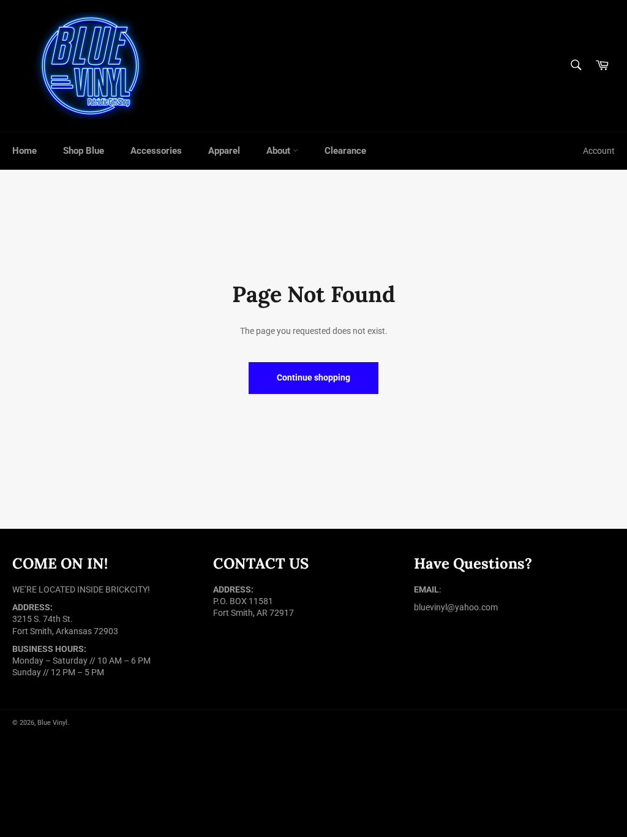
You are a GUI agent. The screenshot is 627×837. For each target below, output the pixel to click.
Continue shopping (313, 377)
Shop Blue (83, 150)
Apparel (224, 150)
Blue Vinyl (52, 723)
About (279, 150)
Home (24, 150)
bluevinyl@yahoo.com (456, 607)
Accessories (156, 150)
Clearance (345, 150)
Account (599, 151)
